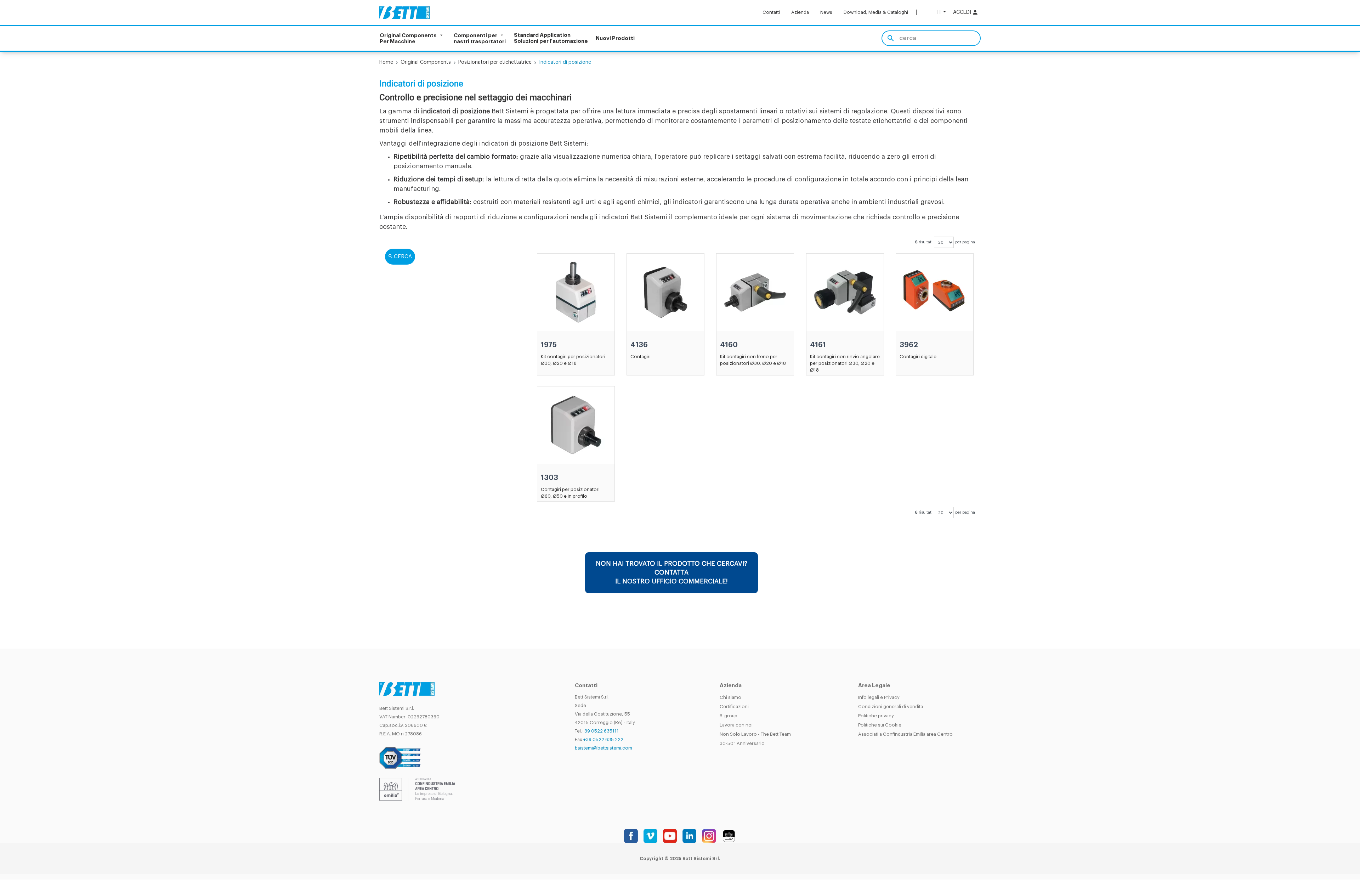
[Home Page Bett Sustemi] (404, 12)
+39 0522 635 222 (603, 739)
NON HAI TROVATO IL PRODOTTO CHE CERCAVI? (671, 572)
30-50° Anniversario (742, 743)
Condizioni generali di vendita (890, 706)
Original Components (426, 62)
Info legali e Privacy (879, 697)
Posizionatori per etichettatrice (495, 62)
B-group (728, 715)
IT (939, 12)
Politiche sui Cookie (879, 725)
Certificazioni (734, 706)
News (826, 12)
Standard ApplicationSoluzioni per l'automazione (551, 38)
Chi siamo (730, 697)
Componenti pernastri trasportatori (480, 38)
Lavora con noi (736, 725)
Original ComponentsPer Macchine (408, 38)
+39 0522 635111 (600, 731)
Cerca (403, 256)
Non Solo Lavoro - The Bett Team (755, 734)
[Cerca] (891, 38)
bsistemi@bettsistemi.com (603, 748)
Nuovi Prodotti (615, 38)
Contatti (771, 12)
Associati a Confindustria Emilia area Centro (905, 734)
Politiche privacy (876, 715)
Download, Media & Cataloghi (876, 12)
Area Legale (874, 685)
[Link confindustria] (417, 788)
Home (386, 62)
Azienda (800, 12)
